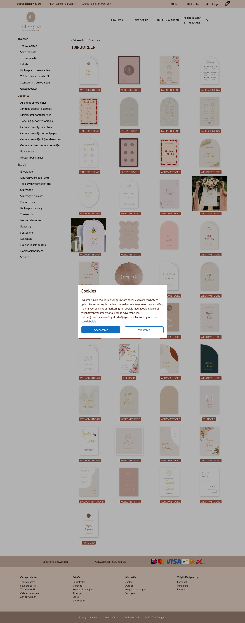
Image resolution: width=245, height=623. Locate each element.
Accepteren (101, 329)
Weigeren (144, 329)
